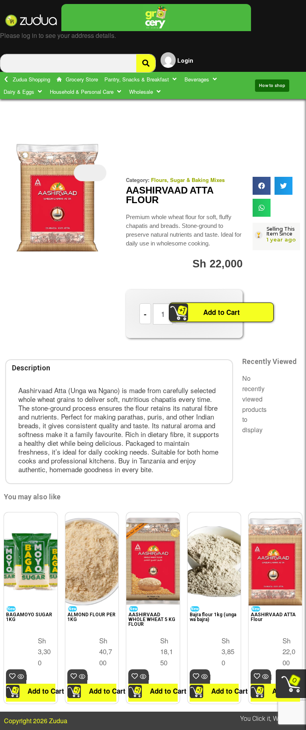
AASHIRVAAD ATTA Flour (273, 617)
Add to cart (87, 677)
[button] (141, 79)
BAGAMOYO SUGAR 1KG (29, 617)
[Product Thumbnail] (90, 173)
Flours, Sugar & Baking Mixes (188, 180)
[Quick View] (22, 676)
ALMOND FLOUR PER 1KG (91, 617)
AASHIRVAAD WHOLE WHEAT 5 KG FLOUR (151, 619)
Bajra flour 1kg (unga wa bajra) (213, 617)
